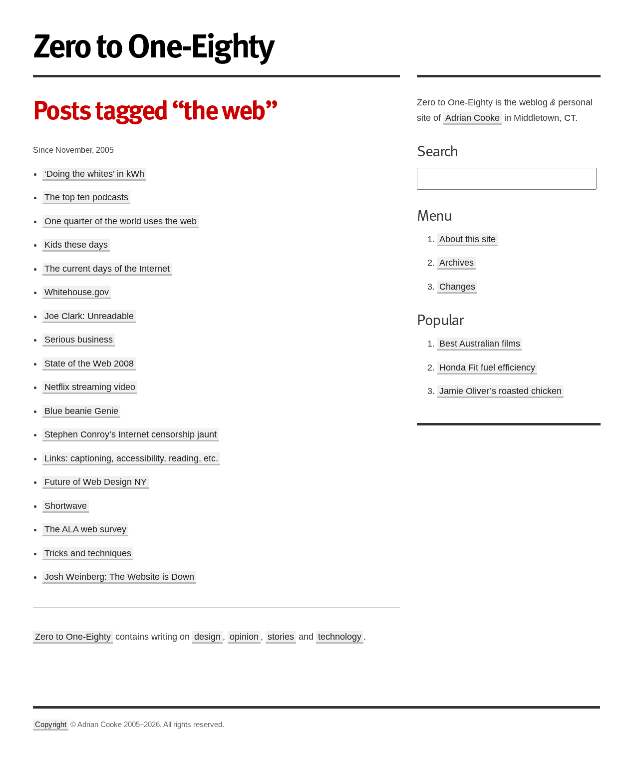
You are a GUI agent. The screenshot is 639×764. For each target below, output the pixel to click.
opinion (244, 637)
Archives (456, 263)
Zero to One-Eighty (73, 637)
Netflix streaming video (89, 387)
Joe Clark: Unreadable (89, 316)
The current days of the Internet (107, 269)
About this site (467, 239)
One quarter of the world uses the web (120, 221)
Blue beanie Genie (81, 411)
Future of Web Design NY (95, 482)
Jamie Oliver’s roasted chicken (500, 391)
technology (339, 637)
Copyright (50, 725)
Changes (457, 287)
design (207, 637)
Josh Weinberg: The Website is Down (119, 577)
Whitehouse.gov (76, 292)
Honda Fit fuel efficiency (487, 368)
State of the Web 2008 (89, 364)
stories (281, 637)
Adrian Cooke (472, 118)
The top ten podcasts (86, 197)
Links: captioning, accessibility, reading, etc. (131, 458)
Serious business (78, 340)
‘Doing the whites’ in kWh (94, 174)
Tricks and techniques (87, 553)
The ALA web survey (85, 529)
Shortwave (65, 506)
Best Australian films (479, 344)
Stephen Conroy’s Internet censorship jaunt (130, 434)
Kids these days (76, 245)
